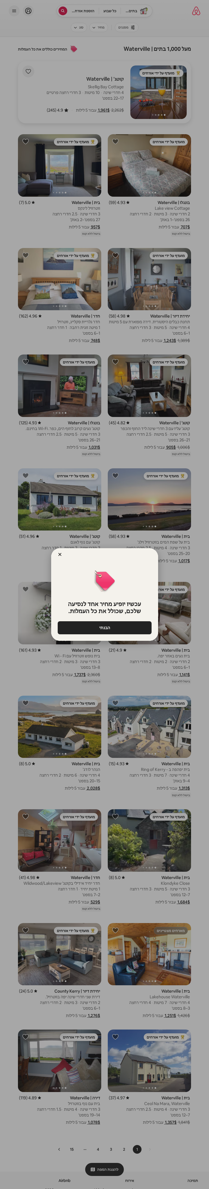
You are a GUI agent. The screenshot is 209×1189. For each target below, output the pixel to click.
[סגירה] (60, 554)
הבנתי (104, 627)
